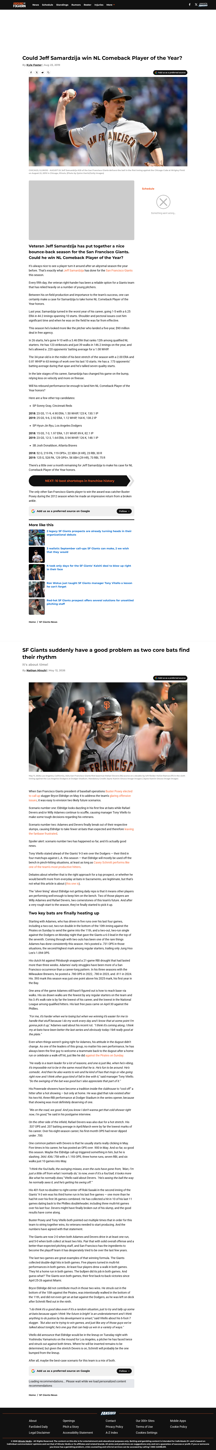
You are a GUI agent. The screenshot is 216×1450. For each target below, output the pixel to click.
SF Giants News (48, 622)
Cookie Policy (178, 1426)
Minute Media (25, 1441)
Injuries (98, 4)
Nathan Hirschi (37, 670)
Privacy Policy (114, 1426)
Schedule (47, 4)
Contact (111, 1420)
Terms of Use (144, 1426)
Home (32, 622)
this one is (72, 883)
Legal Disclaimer (39, 1432)
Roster (87, 4)
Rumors (76, 4)
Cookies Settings (146, 1432)
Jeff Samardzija (74, 270)
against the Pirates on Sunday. (105, 1055)
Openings (69, 1420)
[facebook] (189, 4)
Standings (62, 4)
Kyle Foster (34, 65)
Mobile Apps (178, 1420)
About (33, 1420)
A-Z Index (112, 1432)
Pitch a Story (71, 1426)
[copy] (48, 72)
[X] (196, 4)
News (35, 4)
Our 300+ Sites (145, 1420)
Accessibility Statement (78, 1432)
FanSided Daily (38, 1426)
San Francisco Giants (119, 270)
